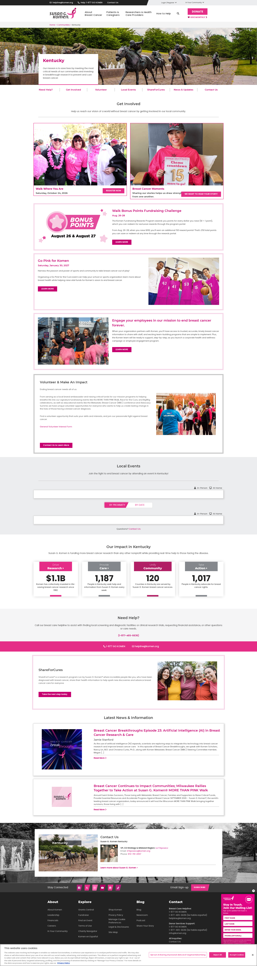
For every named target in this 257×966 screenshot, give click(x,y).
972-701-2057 (134, 854)
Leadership (53, 915)
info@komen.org (177, 933)
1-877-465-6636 (177, 915)
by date (140, 505)
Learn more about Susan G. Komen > (119, 868)
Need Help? (46, 89)
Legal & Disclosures (119, 927)
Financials (53, 920)
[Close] (253, 955)
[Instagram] (95, 888)
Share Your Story (145, 926)
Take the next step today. (55, 694)
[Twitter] (87, 888)
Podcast (141, 920)
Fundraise (83, 915)
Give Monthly (198, 17)
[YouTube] (103, 888)
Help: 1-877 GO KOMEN (91, 2)
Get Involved (73, 89)
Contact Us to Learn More (56, 445)
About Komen (55, 910)
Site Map (113, 932)
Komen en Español (88, 937)
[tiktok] (119, 888)
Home (52, 25)
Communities (63, 25)
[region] (128, 955)
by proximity (117, 505)
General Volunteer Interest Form (56, 427)
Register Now (113, 191)
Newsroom (142, 915)
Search (178, 13)
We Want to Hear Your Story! (201, 194)
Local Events (128, 89)
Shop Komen (115, 910)
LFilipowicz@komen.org (138, 851)
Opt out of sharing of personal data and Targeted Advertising (178, 955)
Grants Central (86, 910)
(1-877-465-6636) (128, 635)
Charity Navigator (87, 931)
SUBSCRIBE (199, 887)
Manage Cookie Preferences (117, 921)
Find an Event (85, 920)
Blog (139, 910)
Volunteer (101, 89)
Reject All (217, 955)
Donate (197, 11)
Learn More (122, 242)
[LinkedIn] (111, 888)
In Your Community (58, 931)
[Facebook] (80, 888)
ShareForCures (156, 89)
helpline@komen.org (63, 2)
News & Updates (183, 89)
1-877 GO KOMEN (115, 646)
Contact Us (112, 2)
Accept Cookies (237, 955)
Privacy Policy (116, 915)
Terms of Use (85, 926)
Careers (52, 926)
